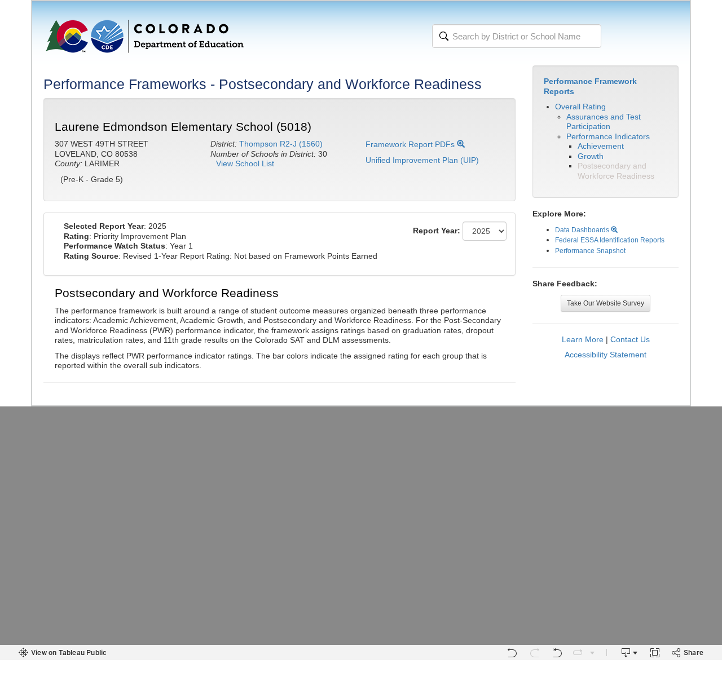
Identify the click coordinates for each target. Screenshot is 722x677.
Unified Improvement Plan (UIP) (422, 160)
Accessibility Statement (605, 354)
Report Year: (436, 230)
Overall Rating (580, 106)
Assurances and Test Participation (603, 121)
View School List (245, 163)
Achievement (601, 146)
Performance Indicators (608, 136)
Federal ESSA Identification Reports (609, 240)
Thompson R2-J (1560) (281, 143)
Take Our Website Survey (605, 303)
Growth (591, 156)
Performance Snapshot (590, 251)
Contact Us (630, 339)
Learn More (583, 339)
